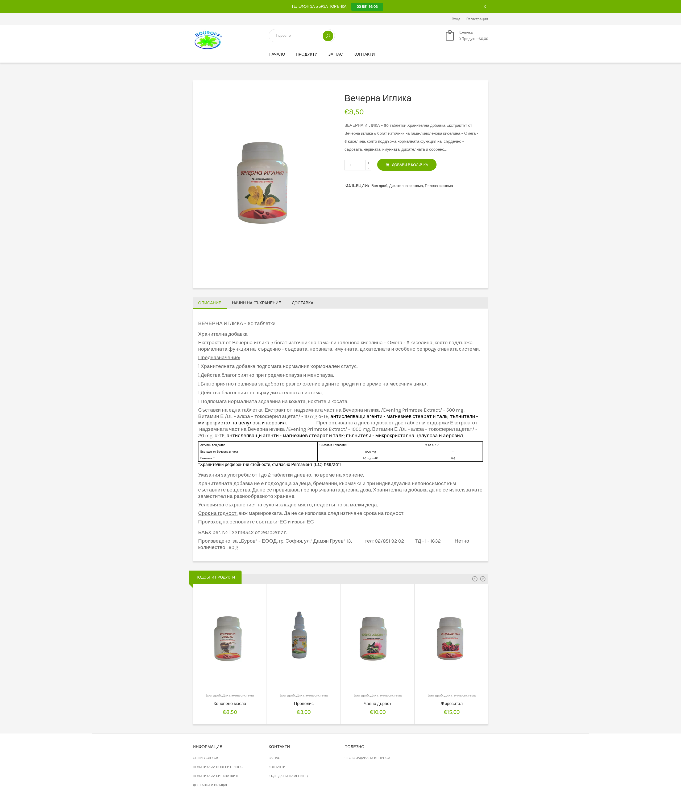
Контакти (364, 54)
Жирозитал (452, 703)
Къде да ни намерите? (288, 776)
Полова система (439, 185)
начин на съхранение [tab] (256, 303)
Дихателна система (406, 185)
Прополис (304, 703)
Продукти (307, 54)
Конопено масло (230, 703)
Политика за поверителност (219, 767)
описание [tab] (209, 303)
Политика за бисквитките (216, 776)
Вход (456, 19)
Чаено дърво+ (378, 703)
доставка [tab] (302, 303)
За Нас (335, 54)
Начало (277, 54)
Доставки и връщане (212, 785)
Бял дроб (379, 185)
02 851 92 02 (367, 6)
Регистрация (477, 19)
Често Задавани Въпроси (367, 758)
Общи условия (206, 758)
